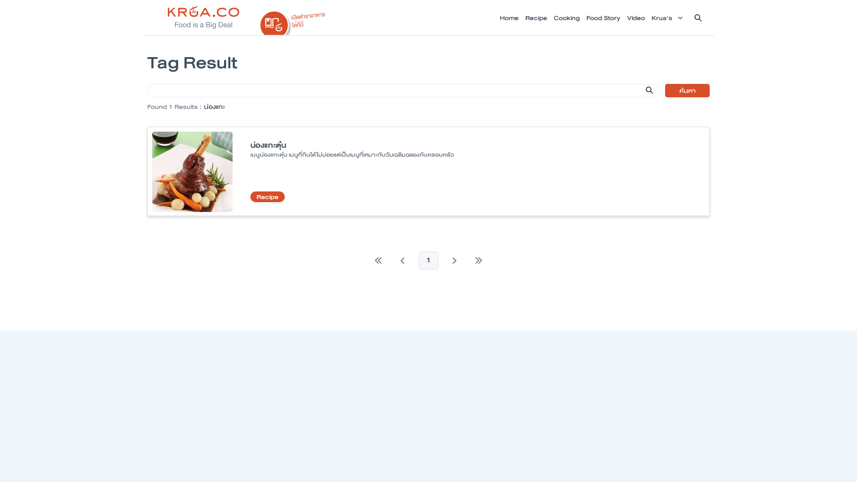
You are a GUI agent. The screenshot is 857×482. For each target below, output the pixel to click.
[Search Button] (649, 90)
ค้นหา (687, 90)
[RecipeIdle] (293, 21)
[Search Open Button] (698, 18)
